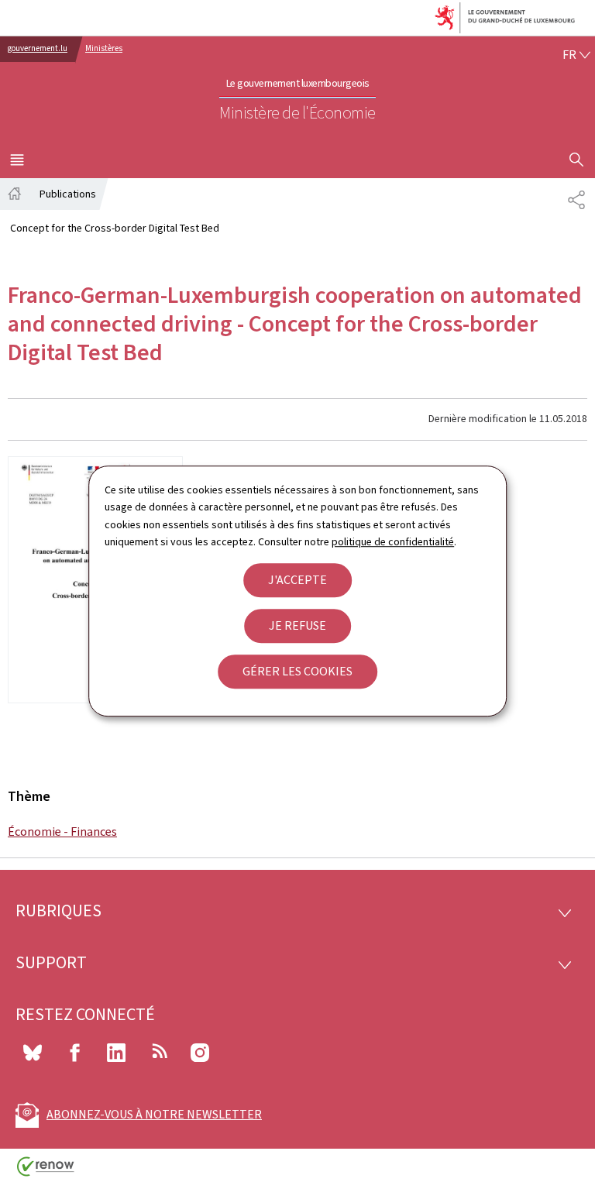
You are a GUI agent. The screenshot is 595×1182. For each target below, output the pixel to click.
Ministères (103, 48)
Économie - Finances (62, 831)
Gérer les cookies (297, 671)
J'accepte (297, 580)
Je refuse (297, 625)
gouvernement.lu (37, 48)
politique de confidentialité (393, 541)
